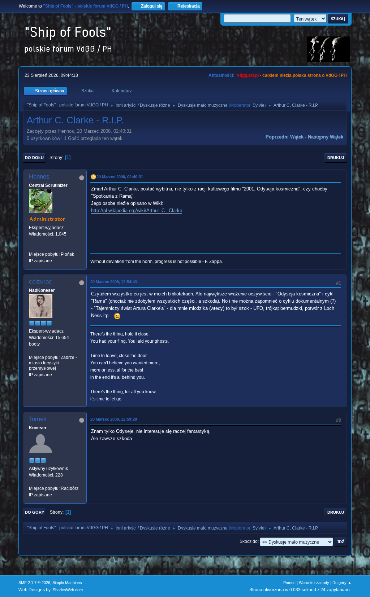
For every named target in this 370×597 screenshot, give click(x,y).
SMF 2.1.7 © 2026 (34, 582)
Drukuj (335, 157)
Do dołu (34, 157)
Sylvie (258, 105)
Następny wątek (325, 137)
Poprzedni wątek (285, 137)
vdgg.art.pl (248, 75)
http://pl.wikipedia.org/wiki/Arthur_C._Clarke (136, 210)
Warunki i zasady (314, 582)
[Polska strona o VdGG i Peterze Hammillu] (32, 247)
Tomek (38, 419)
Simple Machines (67, 582)
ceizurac (40, 281)
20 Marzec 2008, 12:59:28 (113, 419)
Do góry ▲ (342, 582)
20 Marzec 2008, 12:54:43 (113, 282)
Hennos (39, 176)
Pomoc (289, 582)
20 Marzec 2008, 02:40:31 (119, 177)
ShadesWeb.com (68, 590)
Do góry (34, 512)
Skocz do (249, 541)
